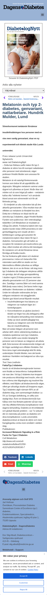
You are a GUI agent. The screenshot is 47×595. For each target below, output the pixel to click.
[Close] (44, 553)
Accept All (23, 576)
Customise (23, 583)
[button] (42, 15)
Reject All (23, 590)
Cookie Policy (33, 570)
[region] (23, 573)
